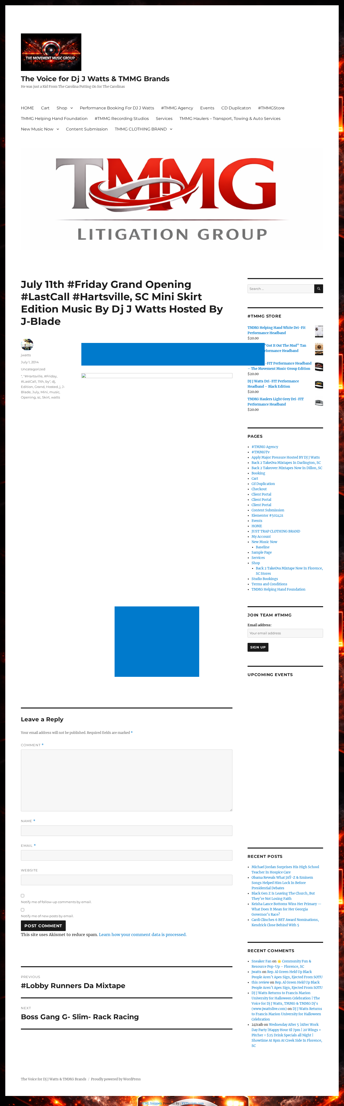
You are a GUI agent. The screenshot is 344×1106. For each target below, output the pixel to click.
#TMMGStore (271, 108)
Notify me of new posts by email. (47, 916)
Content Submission (87, 129)
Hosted (52, 387)
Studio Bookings (265, 579)
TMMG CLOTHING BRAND (141, 129)
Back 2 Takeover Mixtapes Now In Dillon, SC (287, 468)
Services (164, 118)
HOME (27, 108)
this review (260, 982)
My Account (261, 537)
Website (29, 870)
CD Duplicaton (236, 108)
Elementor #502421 (267, 515)
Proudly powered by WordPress (116, 1079)
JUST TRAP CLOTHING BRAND (276, 531)
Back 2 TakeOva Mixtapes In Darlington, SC (286, 463)
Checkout (259, 489)
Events (207, 108)
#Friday (50, 376)
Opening (28, 397)
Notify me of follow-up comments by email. (56, 902)
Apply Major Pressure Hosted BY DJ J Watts (286, 457)
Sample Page (262, 552)
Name (28, 821)
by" (47, 381)
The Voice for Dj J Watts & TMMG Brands (95, 78)
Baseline (262, 547)
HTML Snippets (151, 1103)
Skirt (46, 397)
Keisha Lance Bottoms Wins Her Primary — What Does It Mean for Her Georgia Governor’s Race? (286, 909)
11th (41, 381)
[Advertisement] (174, 354)
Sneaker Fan (261, 961)
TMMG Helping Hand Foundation (54, 118)
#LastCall (28, 381)
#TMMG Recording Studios (122, 118)
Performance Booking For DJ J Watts (117, 108)
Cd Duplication (263, 484)
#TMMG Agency (177, 108)
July (35, 392)
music (54, 392)
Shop (62, 108)
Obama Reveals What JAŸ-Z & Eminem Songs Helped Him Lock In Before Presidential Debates (282, 882)
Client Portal (261, 494)
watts (55, 397)
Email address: (259, 625)
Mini (44, 392)
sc (39, 397)
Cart (45, 108)
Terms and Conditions (269, 584)
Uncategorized (33, 369)
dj (53, 381)
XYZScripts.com (193, 1103)
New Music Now (37, 129)
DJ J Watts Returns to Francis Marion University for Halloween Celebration (287, 1014)
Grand (40, 387)
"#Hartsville (33, 376)
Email (28, 846)
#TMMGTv (260, 452)
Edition (27, 387)
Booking (258, 473)
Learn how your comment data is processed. (143, 934)
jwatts (26, 355)
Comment (32, 745)
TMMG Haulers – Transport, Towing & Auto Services (230, 118)
